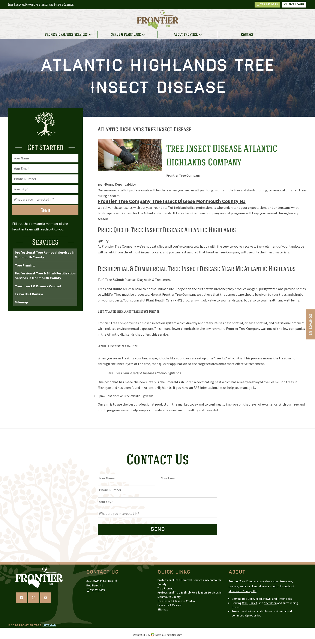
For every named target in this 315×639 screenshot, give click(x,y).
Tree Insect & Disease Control (38, 286)
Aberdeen (270, 603)
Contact (247, 35)
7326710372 (97, 590)
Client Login (294, 4)
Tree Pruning (25, 265)
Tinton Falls (285, 599)
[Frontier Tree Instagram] (33, 597)
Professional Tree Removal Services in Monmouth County (45, 254)
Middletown (263, 599)
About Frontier (186, 34)
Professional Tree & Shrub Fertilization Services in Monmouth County (45, 275)
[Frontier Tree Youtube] (45, 597)
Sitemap (21, 302)
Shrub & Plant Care (126, 34)
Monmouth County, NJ (242, 591)
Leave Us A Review (29, 294)
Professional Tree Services (66, 34)
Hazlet (253, 603)
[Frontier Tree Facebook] (21, 597)
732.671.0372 (268, 4)
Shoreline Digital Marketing (168, 634)
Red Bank (248, 599)
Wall (244, 603)
